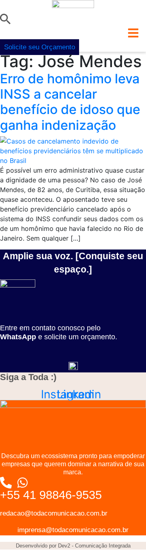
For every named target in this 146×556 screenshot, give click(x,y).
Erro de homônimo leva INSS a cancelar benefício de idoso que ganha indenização (70, 102)
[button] (133, 33)
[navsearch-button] (5, 19)
